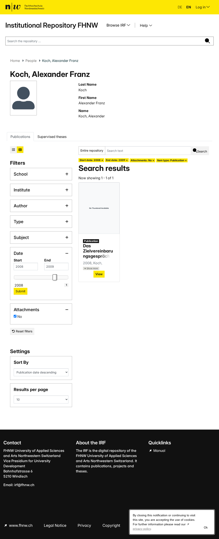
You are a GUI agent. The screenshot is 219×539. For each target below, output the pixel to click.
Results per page (31, 389)
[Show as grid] (20, 149)
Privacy (85, 525)
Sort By (21, 362)
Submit (20, 291)
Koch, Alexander (91, 116)
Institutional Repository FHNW (51, 25)
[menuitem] (120, 25)
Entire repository (91, 150)
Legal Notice (55, 525)
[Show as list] (13, 149)
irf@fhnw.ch (24, 485)
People (31, 60)
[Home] (24, 7)
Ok (206, 527)
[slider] (54, 277)
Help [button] (144, 25)
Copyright (111, 525)
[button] (91, 268)
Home (15, 60)
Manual (158, 450)
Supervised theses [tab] (52, 136)
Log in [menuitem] (201, 7)
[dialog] (172, 522)
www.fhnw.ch (21, 525)
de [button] (180, 7)
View (99, 274)
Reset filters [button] (23, 331)
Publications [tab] (20, 136)
